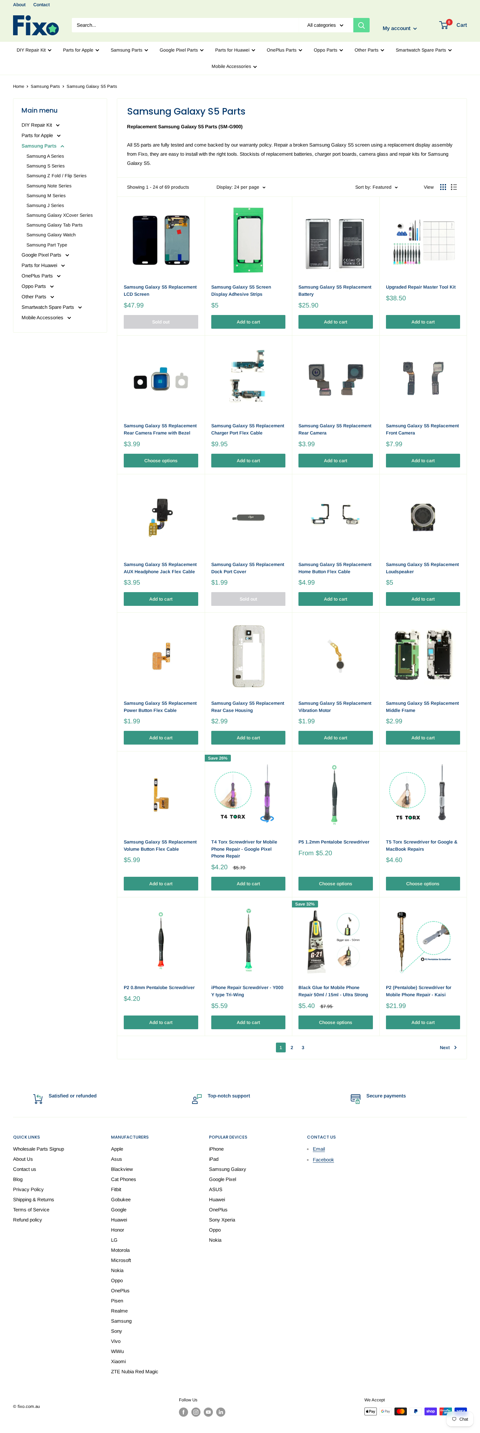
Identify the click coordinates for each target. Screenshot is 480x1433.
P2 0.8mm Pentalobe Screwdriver (159, 987)
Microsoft (121, 1260)
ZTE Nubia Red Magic (134, 1371)
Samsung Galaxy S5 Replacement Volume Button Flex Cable (160, 845)
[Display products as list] (454, 187)
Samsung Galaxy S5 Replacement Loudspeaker (422, 568)
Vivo (115, 1341)
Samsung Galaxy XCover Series (59, 215)
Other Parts (366, 50)
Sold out (160, 321)
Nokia (117, 1270)
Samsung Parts (126, 50)
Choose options (161, 460)
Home (18, 86)
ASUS (215, 1189)
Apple (117, 1149)
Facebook (323, 1159)
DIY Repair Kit (31, 50)
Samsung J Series (45, 205)
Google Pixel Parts (179, 50)
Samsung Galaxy (227, 1169)
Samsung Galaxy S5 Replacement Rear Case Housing (247, 707)
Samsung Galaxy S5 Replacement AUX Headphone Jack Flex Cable (160, 568)
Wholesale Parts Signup (38, 1149)
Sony (116, 1331)
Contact (41, 4)
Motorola (120, 1250)
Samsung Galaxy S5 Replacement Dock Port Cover (247, 568)
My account (397, 28)
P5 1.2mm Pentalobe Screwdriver (333, 841)
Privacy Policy (28, 1189)
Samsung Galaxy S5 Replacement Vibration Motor (334, 707)
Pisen (117, 1300)
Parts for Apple (78, 50)
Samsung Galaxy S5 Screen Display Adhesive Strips (241, 290)
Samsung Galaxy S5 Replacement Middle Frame (422, 707)
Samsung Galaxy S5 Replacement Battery (334, 290)
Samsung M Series (46, 195)
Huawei (119, 1219)
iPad (213, 1159)
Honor (117, 1230)
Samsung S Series (45, 165)
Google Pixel (222, 1179)
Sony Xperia (222, 1219)
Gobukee (121, 1199)
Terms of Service (31, 1209)
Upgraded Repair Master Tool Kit (421, 287)
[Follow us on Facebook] (183, 1412)
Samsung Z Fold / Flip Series (56, 175)
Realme (119, 1311)
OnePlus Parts (281, 50)
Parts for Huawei (232, 50)
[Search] (361, 25)
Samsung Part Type (46, 244)
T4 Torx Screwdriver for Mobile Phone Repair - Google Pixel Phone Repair (244, 848)
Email (319, 1149)
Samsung (121, 1321)
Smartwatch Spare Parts (421, 50)
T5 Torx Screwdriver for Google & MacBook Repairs (421, 845)
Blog (18, 1179)
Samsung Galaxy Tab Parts (54, 225)
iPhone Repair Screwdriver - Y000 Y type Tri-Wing (247, 991)
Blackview (122, 1169)
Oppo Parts (325, 50)
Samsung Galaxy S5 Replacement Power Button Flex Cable (160, 707)
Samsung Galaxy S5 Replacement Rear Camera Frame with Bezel (160, 429)
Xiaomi (118, 1361)
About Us (23, 1159)
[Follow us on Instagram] (195, 1412)
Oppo (117, 1280)
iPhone (216, 1149)
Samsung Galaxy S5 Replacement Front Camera (422, 429)
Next (445, 1047)
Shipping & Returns (33, 1199)
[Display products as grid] (443, 187)
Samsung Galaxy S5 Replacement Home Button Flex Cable (334, 568)
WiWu (117, 1351)
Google (118, 1209)
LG (114, 1240)
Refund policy (27, 1219)
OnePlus (120, 1290)
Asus (116, 1159)
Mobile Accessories (231, 66)
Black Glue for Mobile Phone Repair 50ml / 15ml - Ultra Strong (333, 991)
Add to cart (248, 321)
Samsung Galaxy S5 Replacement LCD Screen (160, 290)
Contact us (24, 1169)
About (19, 4)
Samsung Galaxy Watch (51, 234)
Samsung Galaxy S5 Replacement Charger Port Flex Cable (247, 429)
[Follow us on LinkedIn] (220, 1412)
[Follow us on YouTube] (208, 1412)
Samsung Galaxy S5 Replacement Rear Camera (334, 429)
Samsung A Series (45, 156)
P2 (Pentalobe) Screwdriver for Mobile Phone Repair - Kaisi (418, 991)
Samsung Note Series (49, 185)
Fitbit (116, 1189)
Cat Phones (123, 1179)
